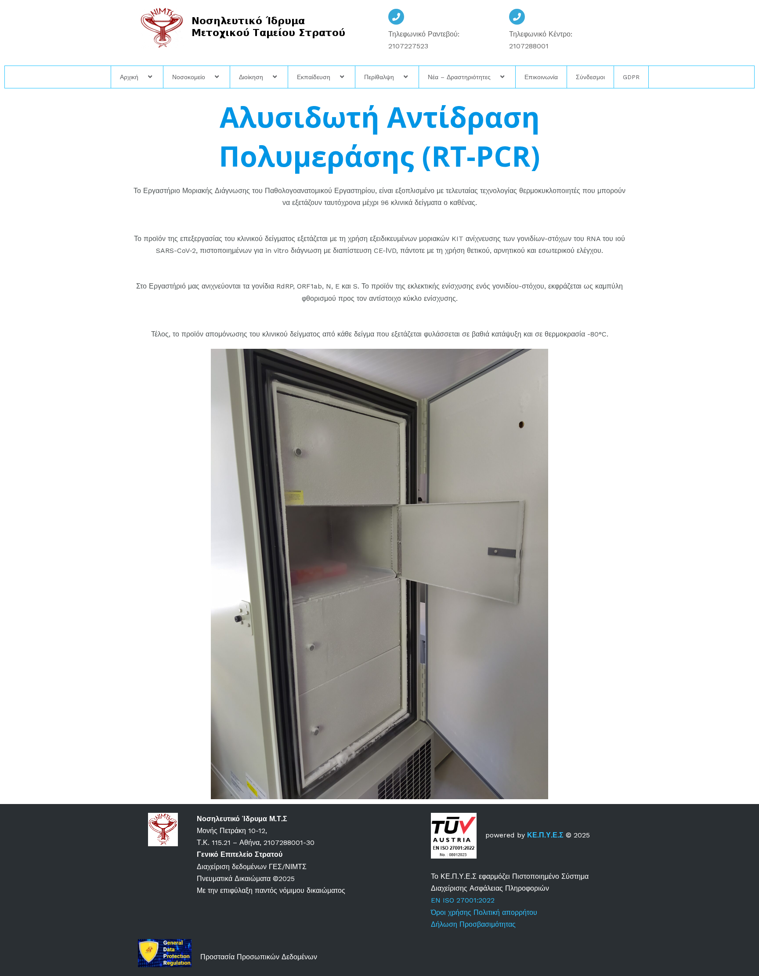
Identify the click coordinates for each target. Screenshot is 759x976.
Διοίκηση (251, 76)
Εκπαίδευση (313, 76)
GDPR (631, 76)
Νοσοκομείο (188, 76)
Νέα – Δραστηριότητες (459, 76)
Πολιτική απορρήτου (506, 912)
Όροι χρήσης (451, 912)
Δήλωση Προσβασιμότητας (473, 924)
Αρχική (129, 76)
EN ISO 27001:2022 (463, 900)
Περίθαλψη (379, 76)
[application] (142, 77)
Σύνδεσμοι (590, 76)
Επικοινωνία (541, 76)
